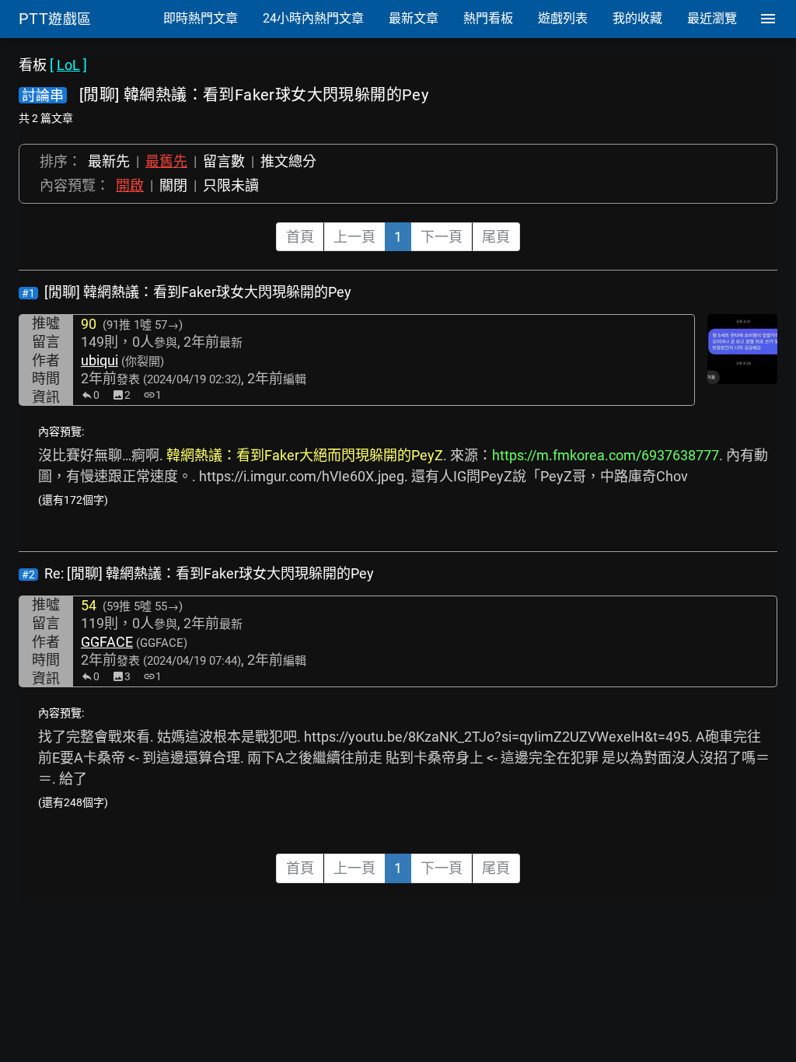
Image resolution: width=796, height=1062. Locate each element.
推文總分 (288, 161)
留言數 (224, 161)
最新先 (109, 161)
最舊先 (166, 161)
